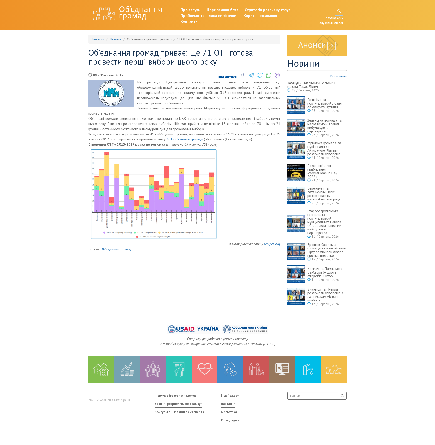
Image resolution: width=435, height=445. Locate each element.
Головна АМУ (334, 18)
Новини (115, 39)
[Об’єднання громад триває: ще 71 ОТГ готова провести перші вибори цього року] (111, 93)
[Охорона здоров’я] (205, 369)
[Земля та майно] (101, 369)
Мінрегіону (272, 244)
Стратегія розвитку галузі (268, 9)
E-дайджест (230, 396)
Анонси (312, 44)
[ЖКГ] (308, 369)
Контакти (189, 21)
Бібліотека (229, 412)
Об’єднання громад (140, 12)
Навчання (228, 404)
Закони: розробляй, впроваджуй (178, 404)
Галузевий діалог (331, 23)
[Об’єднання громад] (334, 369)
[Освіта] (179, 369)
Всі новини (338, 76)
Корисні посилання (260, 15)
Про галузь (190, 9)
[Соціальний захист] (256, 369)
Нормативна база (222, 9)
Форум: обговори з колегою (175, 396)
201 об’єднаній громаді (184, 139)
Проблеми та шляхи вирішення (209, 15)
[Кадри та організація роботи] (153, 369)
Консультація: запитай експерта (179, 412)
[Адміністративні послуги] (282, 369)
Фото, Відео (230, 420)
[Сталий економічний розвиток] (230, 369)
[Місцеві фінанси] (127, 369)
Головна (98, 39)
